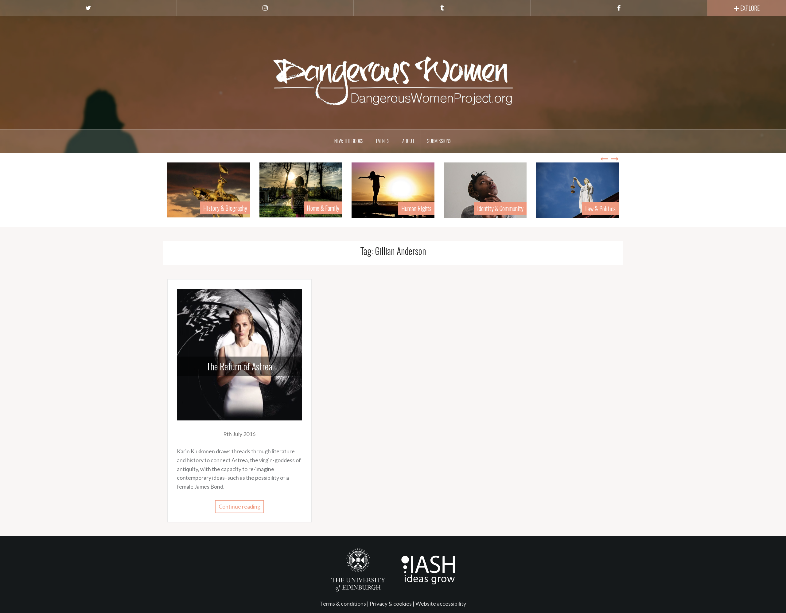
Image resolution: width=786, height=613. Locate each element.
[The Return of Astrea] (239, 353)
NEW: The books (349, 141)
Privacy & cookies (391, 603)
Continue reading (239, 506)
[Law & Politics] (539, 189)
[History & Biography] (171, 189)
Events (383, 141)
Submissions (439, 141)
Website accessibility (440, 603)
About (408, 141)
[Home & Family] (263, 189)
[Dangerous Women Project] (393, 71)
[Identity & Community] (447, 189)
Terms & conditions (343, 603)
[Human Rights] (355, 189)
